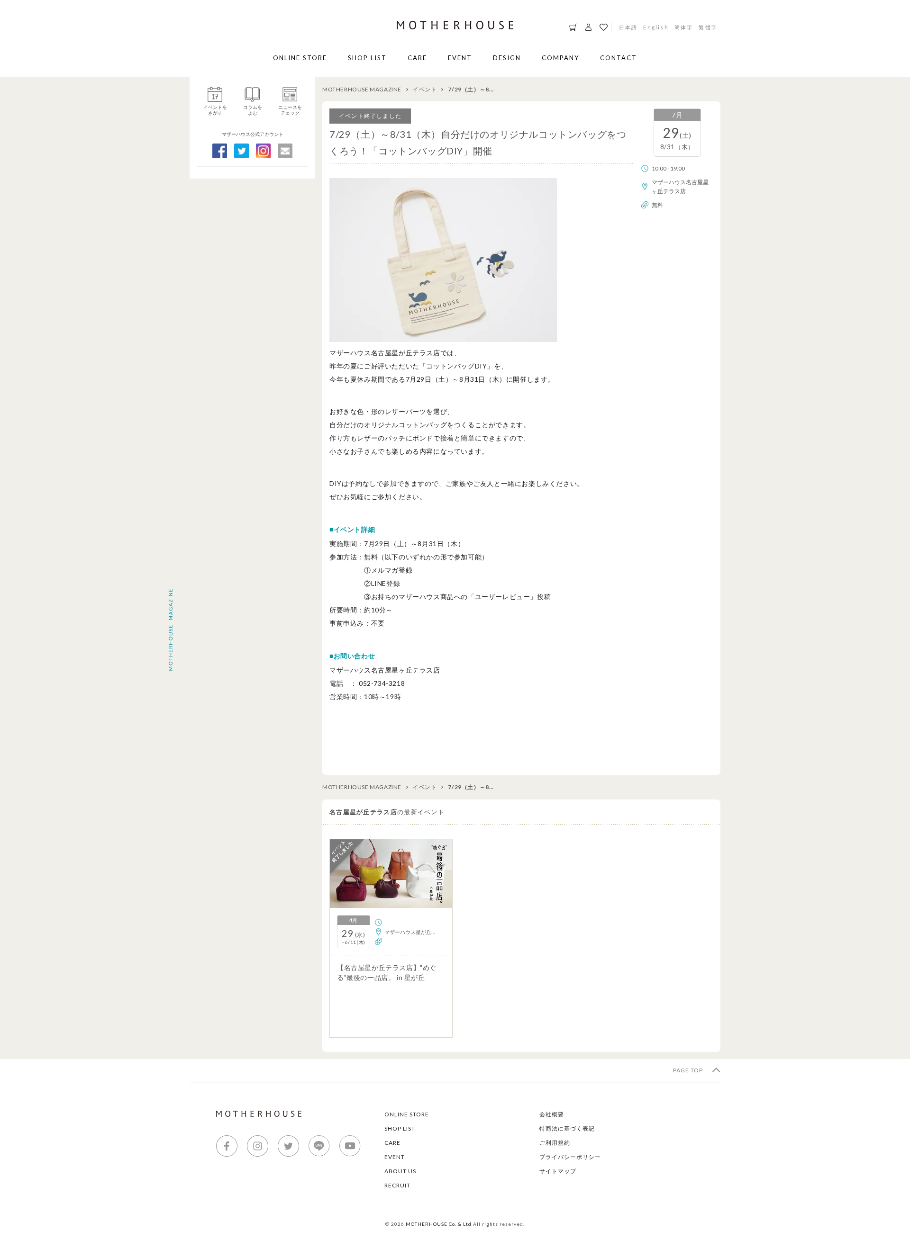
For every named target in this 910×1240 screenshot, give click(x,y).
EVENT (460, 58)
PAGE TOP (688, 1070)
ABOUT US (400, 1171)
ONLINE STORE (300, 58)
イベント (425, 89)
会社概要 (551, 1114)
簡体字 (683, 27)
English (655, 27)
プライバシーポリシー (570, 1156)
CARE (417, 58)
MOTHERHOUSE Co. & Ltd (439, 1224)
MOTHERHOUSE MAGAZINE (361, 89)
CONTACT (618, 58)
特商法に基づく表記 (567, 1128)
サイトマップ (557, 1171)
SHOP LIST (367, 58)
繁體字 (708, 27)
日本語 (628, 27)
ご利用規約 (554, 1142)
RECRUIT (397, 1185)
